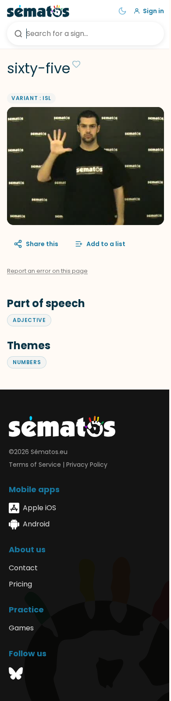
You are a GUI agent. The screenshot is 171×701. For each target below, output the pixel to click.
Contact (23, 568)
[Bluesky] (16, 674)
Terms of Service (35, 464)
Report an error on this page (47, 271)
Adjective (29, 320)
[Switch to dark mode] (122, 11)
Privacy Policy (86, 464)
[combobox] (85, 33)
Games (21, 628)
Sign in (153, 11)
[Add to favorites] (76, 64)
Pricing (20, 584)
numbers (27, 362)
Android (36, 524)
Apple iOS (39, 508)
